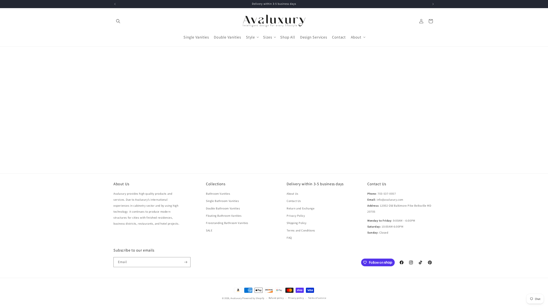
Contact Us (294, 201)
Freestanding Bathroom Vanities (227, 223)
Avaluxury (236, 298)
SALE (209, 230)
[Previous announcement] (115, 4)
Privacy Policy (296, 216)
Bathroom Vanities (218, 193)
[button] (118, 21)
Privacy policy (296, 297)
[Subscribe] (185, 262)
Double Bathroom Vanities (223, 208)
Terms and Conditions (301, 230)
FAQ (289, 238)
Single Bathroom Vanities (222, 201)
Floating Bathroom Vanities (224, 216)
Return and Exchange (300, 208)
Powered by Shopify (253, 298)
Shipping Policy (297, 223)
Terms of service (317, 297)
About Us (292, 193)
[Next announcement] (433, 4)
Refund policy (276, 297)
